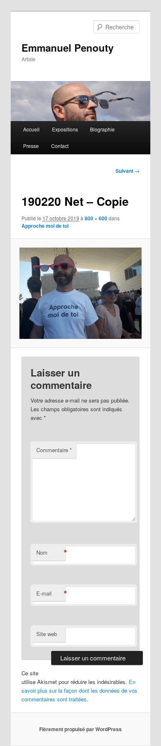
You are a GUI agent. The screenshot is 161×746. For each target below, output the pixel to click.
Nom (50, 552)
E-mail (50, 593)
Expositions (65, 129)
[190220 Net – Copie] (80, 293)
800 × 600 (96, 218)
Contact (60, 145)
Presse (31, 145)
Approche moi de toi (45, 225)
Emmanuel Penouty (67, 48)
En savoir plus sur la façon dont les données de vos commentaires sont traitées (79, 690)
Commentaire (54, 450)
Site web (46, 634)
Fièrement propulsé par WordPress (80, 729)
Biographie (102, 129)
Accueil (31, 129)
